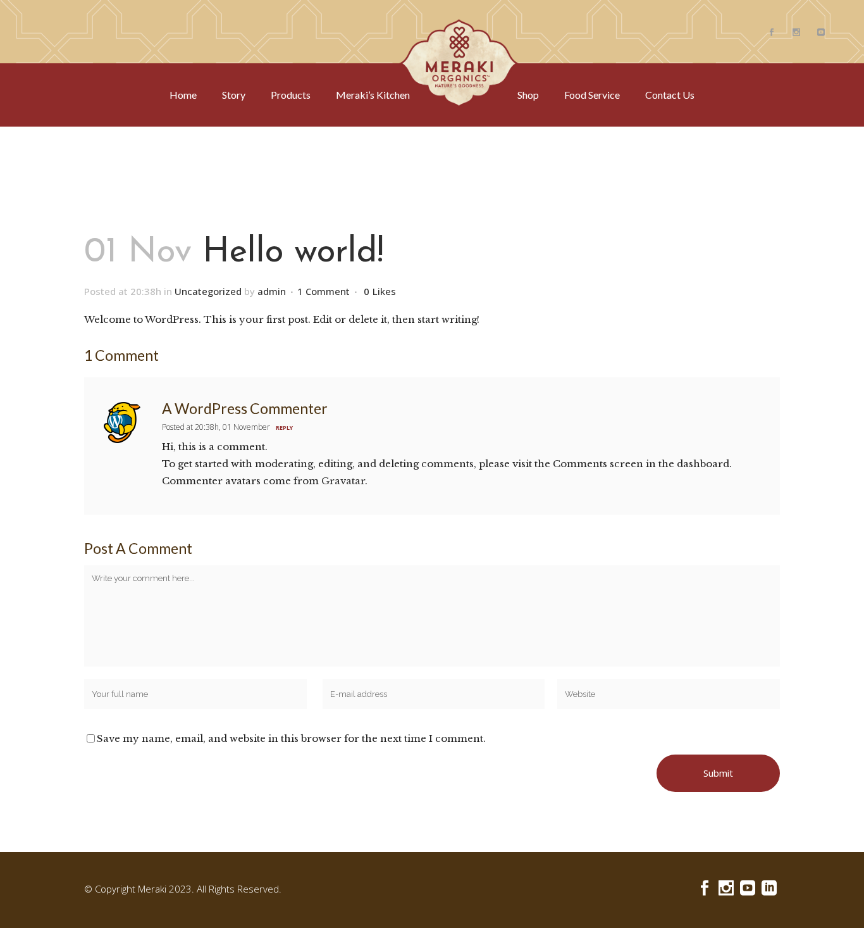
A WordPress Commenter (245, 408)
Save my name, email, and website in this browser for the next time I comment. (291, 738)
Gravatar (343, 481)
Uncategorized (208, 291)
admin (271, 291)
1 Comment (323, 291)
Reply (284, 427)
